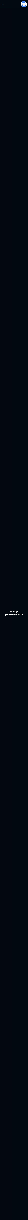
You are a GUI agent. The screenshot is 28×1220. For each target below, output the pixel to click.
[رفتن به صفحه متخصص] (24, 4)
